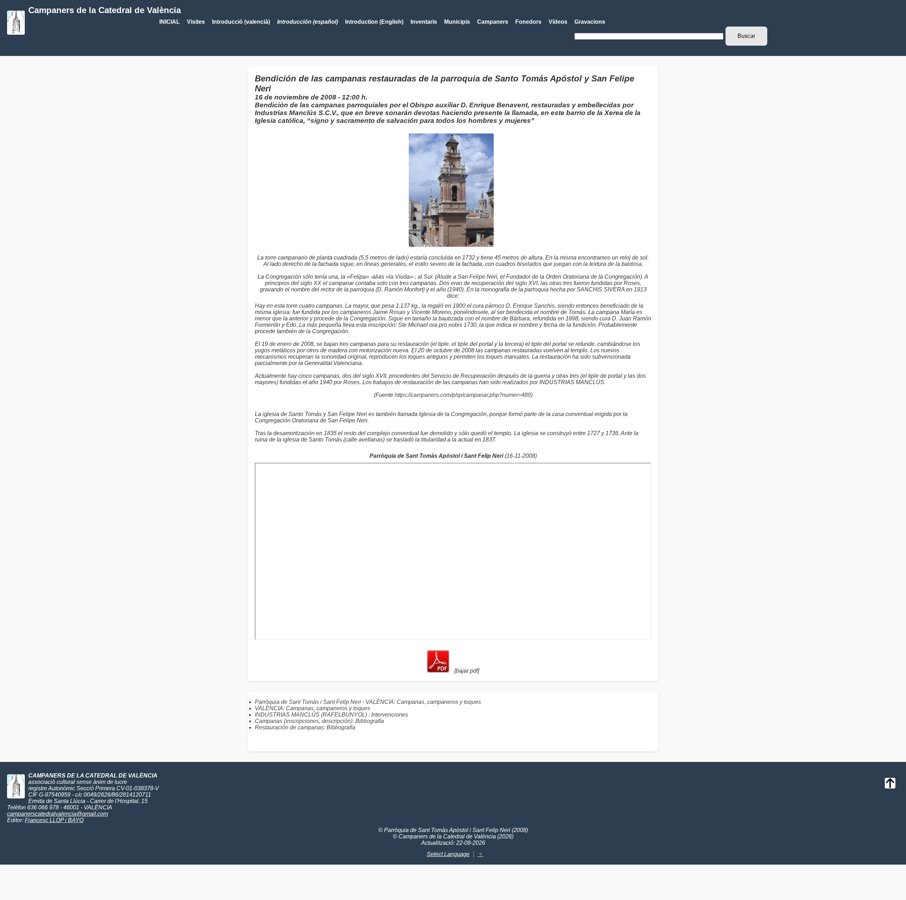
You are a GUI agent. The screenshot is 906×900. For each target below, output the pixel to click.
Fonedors (528, 22)
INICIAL (169, 22)
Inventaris (424, 22)
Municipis (457, 22)
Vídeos (558, 22)
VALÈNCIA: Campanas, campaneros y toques (312, 708)
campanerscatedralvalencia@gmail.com (57, 814)
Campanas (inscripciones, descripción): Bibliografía (319, 721)
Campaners (492, 22)
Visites (196, 22)
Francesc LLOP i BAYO (54, 820)
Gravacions (589, 22)
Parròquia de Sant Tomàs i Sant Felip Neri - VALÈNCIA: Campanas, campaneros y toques (368, 702)
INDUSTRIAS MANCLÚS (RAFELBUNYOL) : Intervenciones (331, 715)
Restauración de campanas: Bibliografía (305, 727)
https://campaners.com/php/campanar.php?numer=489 (463, 395)
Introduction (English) (374, 22)
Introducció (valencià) (241, 22)
